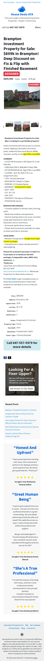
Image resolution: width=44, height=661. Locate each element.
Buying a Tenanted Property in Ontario (20, 410)
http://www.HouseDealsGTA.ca (16, 271)
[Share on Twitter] (9, 357)
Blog (23, 628)
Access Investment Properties (28, 2)
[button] (3, 127)
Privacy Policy (14, 628)
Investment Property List (13, 625)
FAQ (26, 625)
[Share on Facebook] (5, 357)
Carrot (35, 658)
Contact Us (31, 628)
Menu (38, 27)
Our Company (9, 2)
